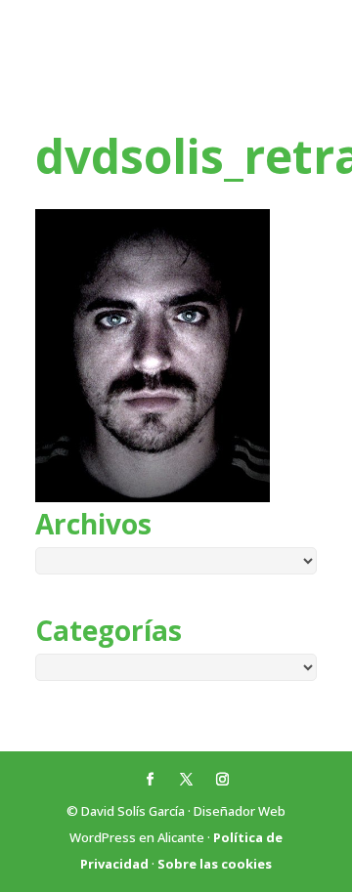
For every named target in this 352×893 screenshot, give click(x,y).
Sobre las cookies (214, 863)
